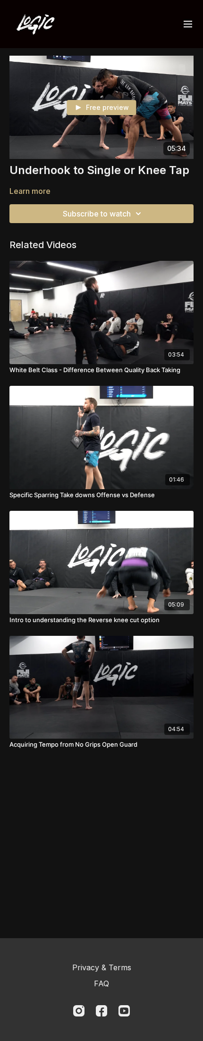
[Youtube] (124, 1010)
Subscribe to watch (97, 213)
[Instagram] (79, 1010)
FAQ (101, 983)
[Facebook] (101, 1010)
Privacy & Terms (101, 967)
